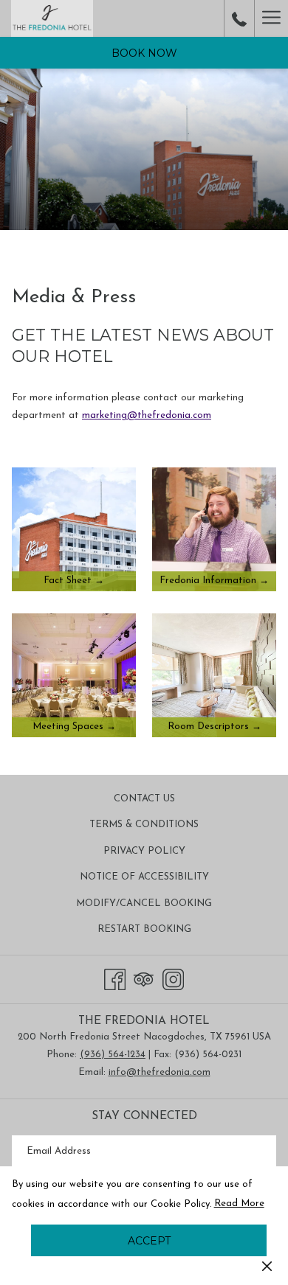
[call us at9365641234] (239, 18)
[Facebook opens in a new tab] (115, 978)
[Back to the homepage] (52, 18)
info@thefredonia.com (159, 1072)
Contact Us (144, 799)
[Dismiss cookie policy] (267, 1265)
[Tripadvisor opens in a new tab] (143, 978)
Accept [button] (149, 1240)
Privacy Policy (144, 851)
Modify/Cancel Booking (144, 903)
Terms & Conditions (144, 824)
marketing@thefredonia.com (146, 415)
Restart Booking (144, 929)
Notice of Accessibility (144, 877)
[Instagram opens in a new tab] (173, 978)
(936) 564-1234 (112, 1054)
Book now (144, 53)
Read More (240, 1206)
